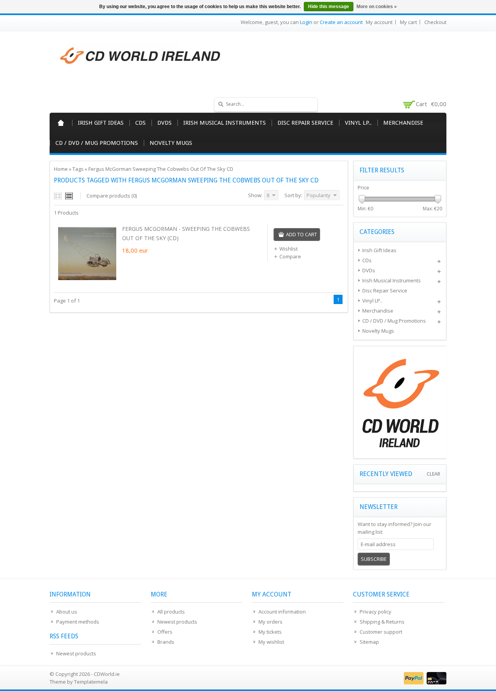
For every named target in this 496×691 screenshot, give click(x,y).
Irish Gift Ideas (101, 122)
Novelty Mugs (171, 142)
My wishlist (271, 641)
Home (61, 123)
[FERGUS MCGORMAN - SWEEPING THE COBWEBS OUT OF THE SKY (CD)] (87, 280)
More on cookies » (376, 6)
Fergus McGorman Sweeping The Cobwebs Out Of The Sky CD (160, 168)
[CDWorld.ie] (141, 56)
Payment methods (77, 621)
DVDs (164, 122)
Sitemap (369, 641)
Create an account (341, 22)
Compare (290, 256)
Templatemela (91, 681)
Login (306, 22)
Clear (433, 474)
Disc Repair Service (305, 122)
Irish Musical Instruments (224, 122)
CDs (140, 122)
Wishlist (288, 248)
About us (66, 611)
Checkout (435, 22)
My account (379, 22)
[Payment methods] (424, 682)
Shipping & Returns (382, 621)
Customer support (381, 631)
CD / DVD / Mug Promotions (96, 142)
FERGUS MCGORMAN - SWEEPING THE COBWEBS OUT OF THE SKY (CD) (186, 233)
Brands (165, 641)
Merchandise (403, 122)
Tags (78, 168)
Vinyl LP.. (358, 122)
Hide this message (328, 6)
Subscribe (374, 558)
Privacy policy (375, 611)
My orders (270, 621)
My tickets (270, 631)
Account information (282, 611)
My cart (408, 22)
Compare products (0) (111, 195)
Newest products (76, 653)
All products (171, 611)
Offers (164, 631)
